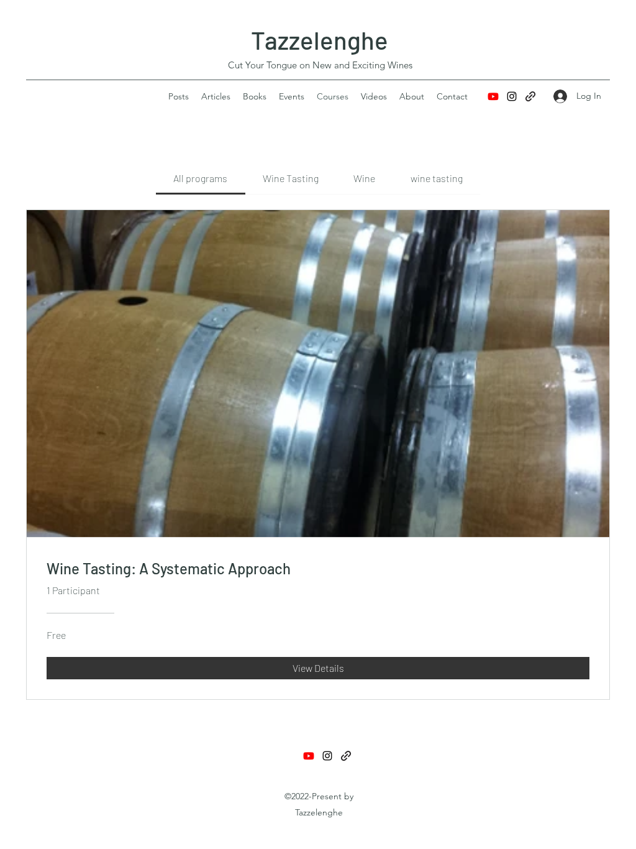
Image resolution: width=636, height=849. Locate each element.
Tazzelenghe (319, 40)
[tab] (200, 178)
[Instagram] (512, 96)
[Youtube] (493, 96)
